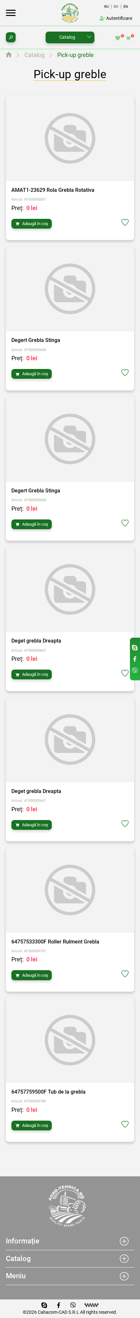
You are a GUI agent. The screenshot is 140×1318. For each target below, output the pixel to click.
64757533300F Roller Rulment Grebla (55, 942)
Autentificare (119, 18)
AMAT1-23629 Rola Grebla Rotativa (52, 190)
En (125, 7)
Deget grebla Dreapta (36, 641)
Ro (116, 7)
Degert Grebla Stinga (35, 340)
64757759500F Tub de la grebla (48, 1092)
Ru (106, 7)
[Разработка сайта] (91, 1305)
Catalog (67, 37)
